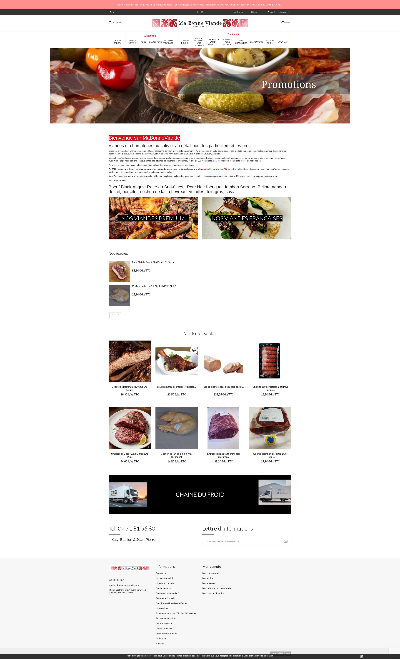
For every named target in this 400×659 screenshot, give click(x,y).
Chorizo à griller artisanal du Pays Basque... (270, 388)
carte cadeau (117, 41)
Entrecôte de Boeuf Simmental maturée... (223, 455)
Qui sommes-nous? (164, 623)
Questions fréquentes (166, 633)
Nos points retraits (164, 583)
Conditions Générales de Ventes (171, 603)
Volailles (283, 42)
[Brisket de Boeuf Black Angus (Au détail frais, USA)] (130, 361)
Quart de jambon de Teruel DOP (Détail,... (270, 455)
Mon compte (211, 566)
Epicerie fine (270, 41)
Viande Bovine (132, 41)
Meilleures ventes (200, 333)
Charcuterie (155, 42)
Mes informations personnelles (217, 588)
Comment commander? (167, 593)
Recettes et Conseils (165, 598)
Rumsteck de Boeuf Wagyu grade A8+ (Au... (130, 455)
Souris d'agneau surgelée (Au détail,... (176, 386)
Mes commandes (210, 573)
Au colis (233, 34)
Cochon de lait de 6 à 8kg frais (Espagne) (176, 455)
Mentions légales (163, 628)
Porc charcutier (241, 41)
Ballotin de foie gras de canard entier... (223, 386)
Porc (143, 42)
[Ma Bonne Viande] (200, 23)
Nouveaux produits (165, 578)
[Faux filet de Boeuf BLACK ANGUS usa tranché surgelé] (119, 271)
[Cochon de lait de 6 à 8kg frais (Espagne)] (176, 428)
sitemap (159, 643)
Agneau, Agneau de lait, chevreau (199, 41)
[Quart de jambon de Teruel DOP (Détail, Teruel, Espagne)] (270, 428)
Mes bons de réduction (213, 593)
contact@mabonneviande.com (124, 585)
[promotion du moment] (200, 85)
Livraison (255, 12)
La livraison (161, 638)
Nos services (161, 608)
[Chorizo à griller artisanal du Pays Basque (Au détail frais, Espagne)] (270, 361)
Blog (112, 12)
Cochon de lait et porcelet (213, 41)
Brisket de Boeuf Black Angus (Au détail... (130, 388)
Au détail (150, 36)
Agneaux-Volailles (168, 41)
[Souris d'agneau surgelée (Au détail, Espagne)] (176, 361)
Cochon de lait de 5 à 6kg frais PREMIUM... (155, 286)
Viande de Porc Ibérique (227, 41)
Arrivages (238, 12)
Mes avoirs (207, 578)
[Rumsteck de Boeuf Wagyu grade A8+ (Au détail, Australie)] (130, 428)
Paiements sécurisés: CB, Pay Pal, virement (176, 613)
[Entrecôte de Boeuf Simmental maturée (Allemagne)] (223, 428)
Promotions (161, 573)
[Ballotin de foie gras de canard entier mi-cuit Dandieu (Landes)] (223, 361)
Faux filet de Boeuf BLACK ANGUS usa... (153, 262)
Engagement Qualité (165, 618)
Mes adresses (208, 583)
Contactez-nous (163, 588)
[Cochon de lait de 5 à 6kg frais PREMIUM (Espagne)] (119, 295)
